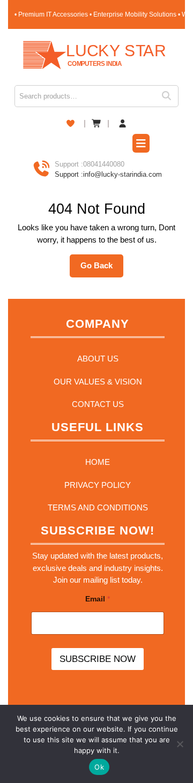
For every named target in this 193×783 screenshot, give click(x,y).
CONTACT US (98, 404)
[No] (179, 744)
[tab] (141, 144)
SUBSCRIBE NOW (98, 659)
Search (170, 96)
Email (97, 598)
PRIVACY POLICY (97, 485)
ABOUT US (97, 358)
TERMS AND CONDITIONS (98, 507)
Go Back (101, 268)
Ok (99, 767)
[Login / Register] (122, 124)
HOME (97, 461)
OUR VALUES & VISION (98, 381)
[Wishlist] (70, 123)
